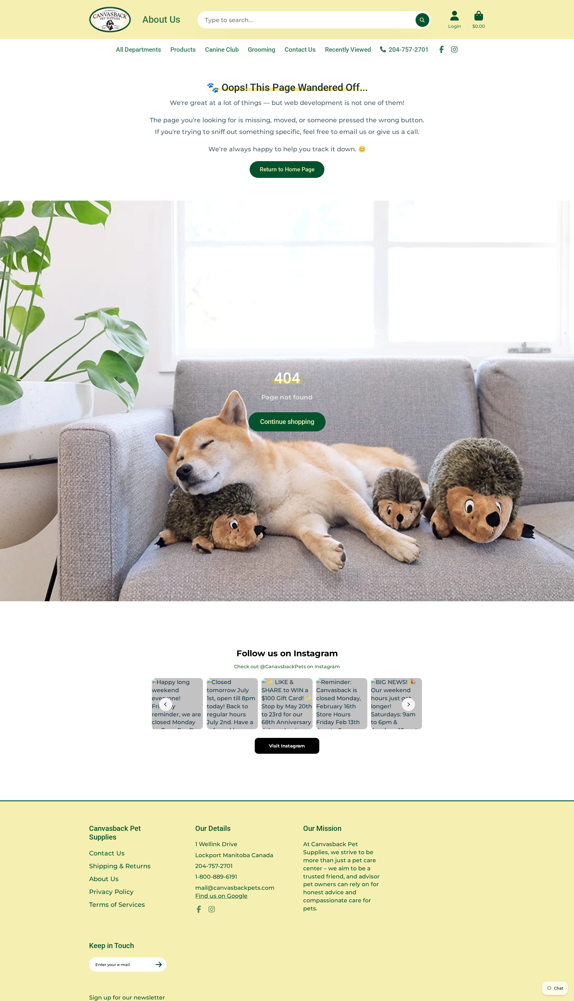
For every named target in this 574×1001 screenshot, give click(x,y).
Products (183, 49)
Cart (478, 20)
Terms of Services (117, 904)
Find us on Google (221, 895)
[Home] (110, 19)
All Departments (138, 49)
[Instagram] (454, 49)
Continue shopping (287, 421)
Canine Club (222, 49)
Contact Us (300, 49)
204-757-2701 (409, 49)
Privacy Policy (111, 891)
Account (454, 20)
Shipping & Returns (120, 866)
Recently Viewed (348, 49)
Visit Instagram (287, 746)
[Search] (422, 20)
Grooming (261, 49)
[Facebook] (441, 49)
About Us (161, 19)
